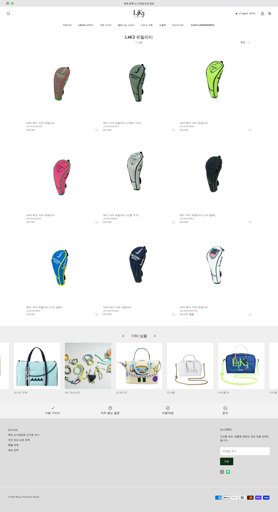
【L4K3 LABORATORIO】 (202, 25)
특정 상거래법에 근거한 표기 (23, 435)
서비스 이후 (147, 25)
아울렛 (162, 25)
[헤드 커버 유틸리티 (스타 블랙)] (216, 176)
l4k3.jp (18, 496)
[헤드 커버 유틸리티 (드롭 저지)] (139, 176)
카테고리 (67, 25)
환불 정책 (13, 445)
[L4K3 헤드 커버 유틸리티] (62, 83)
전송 (226, 461)
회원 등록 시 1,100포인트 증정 (139, 3)
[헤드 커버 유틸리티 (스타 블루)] (62, 268)
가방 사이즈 (105, 25)
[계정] (261, 13)
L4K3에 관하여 (85, 25)
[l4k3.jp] (139, 13)
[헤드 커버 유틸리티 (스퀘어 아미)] (139, 83)
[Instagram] (7, 3)
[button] (96, 130)
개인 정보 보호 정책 (19, 440)
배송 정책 (13, 450)
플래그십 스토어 (126, 25)
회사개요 (13, 430)
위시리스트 (178, 25)
